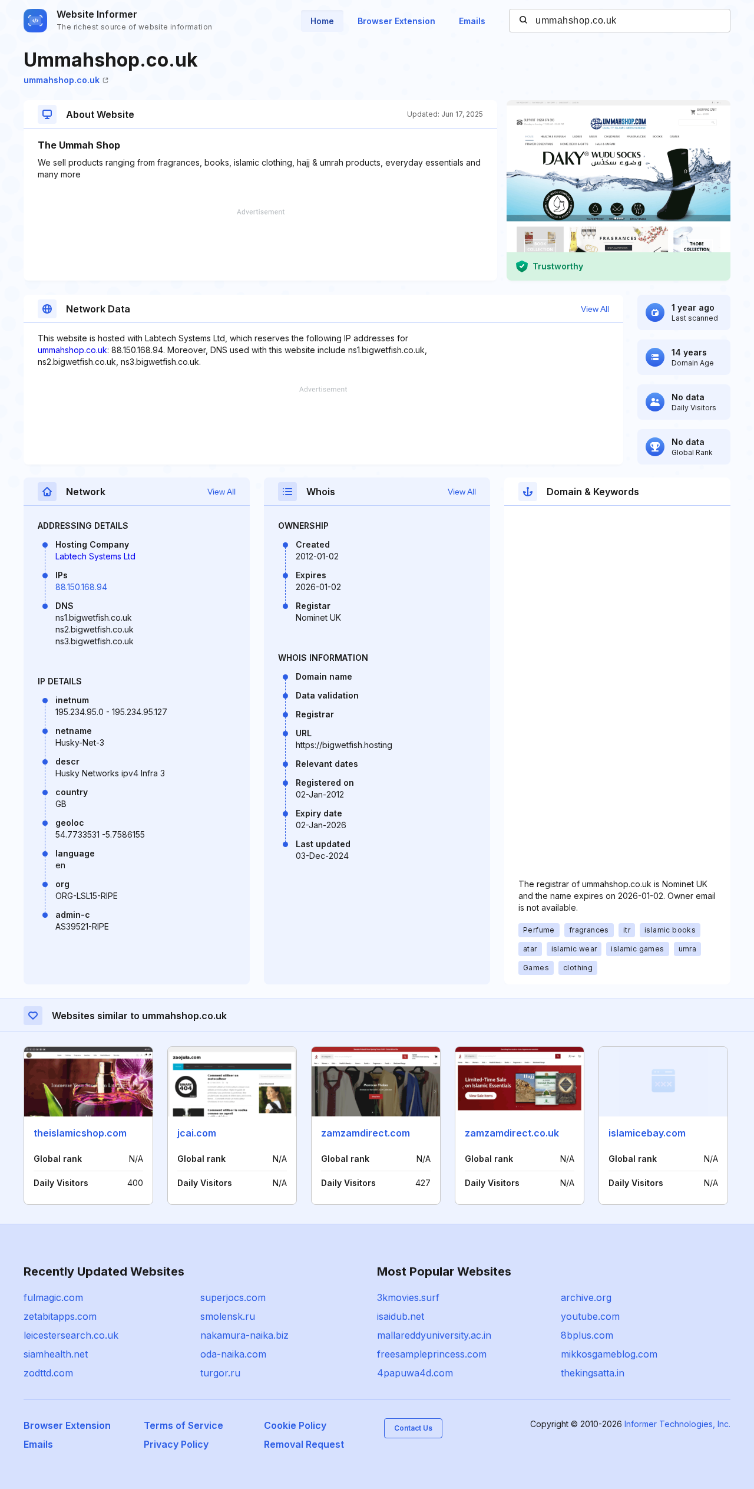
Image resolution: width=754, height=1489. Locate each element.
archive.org (586, 1297)
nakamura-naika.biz (244, 1335)
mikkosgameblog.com (609, 1354)
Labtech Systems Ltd (95, 556)
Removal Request (304, 1444)
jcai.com (196, 1133)
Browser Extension (396, 21)
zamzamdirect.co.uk (512, 1133)
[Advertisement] (260, 244)
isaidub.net (400, 1316)
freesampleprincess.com (432, 1354)
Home (322, 21)
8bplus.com (587, 1335)
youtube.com (590, 1316)
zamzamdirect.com (365, 1133)
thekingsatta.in (592, 1373)
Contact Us (413, 1428)
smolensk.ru (227, 1316)
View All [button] (595, 309)
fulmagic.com (53, 1297)
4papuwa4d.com (415, 1373)
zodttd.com (48, 1373)
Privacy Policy (176, 1444)
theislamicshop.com (80, 1133)
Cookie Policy (295, 1425)
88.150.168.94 (81, 587)
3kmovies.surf (408, 1297)
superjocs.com (233, 1297)
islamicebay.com (647, 1133)
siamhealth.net (56, 1354)
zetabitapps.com (60, 1316)
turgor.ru (220, 1373)
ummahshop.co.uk (62, 80)
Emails (472, 21)
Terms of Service (183, 1425)
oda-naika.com (233, 1354)
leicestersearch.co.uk (71, 1335)
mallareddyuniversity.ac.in (434, 1335)
